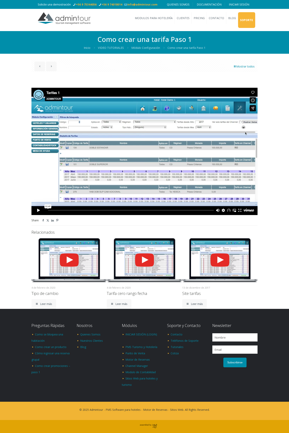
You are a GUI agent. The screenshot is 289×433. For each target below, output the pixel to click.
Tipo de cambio (44, 293)
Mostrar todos (245, 66)
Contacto (176, 334)
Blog (83, 347)
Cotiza (175, 353)
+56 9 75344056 (86, 4)
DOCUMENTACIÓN (209, 4)
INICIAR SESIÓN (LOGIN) (141, 334)
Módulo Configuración (145, 48)
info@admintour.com (142, 4)
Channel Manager (136, 366)
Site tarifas (191, 293)
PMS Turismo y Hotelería (141, 347)
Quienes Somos (90, 334)
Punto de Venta (135, 353)
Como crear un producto (50, 347)
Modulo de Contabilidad (140, 372)
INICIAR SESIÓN (239, 4)
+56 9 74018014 (112, 4)
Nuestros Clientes (91, 341)
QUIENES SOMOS (178, 4)
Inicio (87, 48)
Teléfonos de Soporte (185, 341)
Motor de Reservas (137, 359)
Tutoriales (177, 347)
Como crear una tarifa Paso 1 (186, 48)
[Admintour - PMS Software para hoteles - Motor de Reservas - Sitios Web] (64, 18)
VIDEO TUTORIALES (111, 48)
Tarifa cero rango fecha (127, 293)
